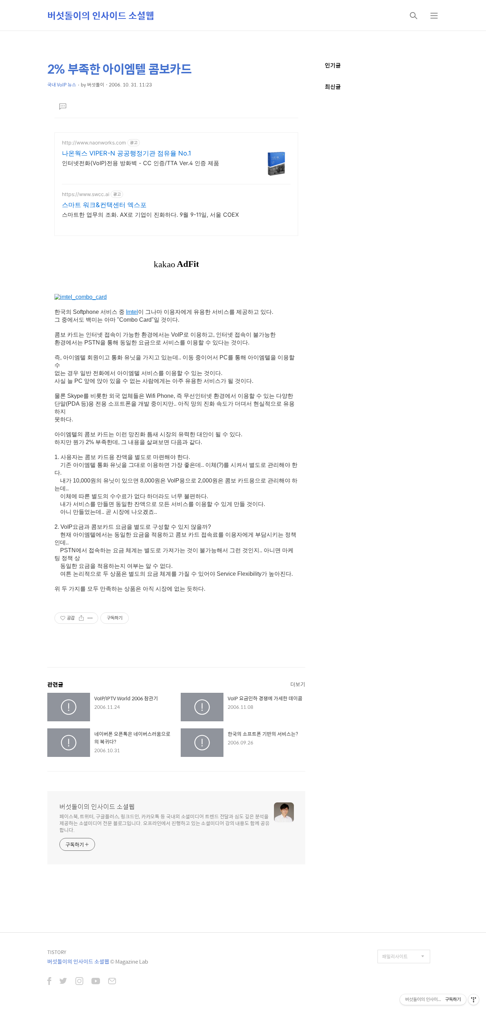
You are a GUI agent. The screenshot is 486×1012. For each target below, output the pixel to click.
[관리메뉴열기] (473, 999)
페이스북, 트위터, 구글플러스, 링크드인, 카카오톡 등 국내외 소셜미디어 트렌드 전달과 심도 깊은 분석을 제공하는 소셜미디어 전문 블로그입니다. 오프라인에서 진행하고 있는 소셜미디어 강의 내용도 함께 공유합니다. (164, 822)
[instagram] (79, 981)
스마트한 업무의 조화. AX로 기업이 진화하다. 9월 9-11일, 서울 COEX (150, 214)
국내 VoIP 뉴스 (61, 84)
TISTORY (56, 952)
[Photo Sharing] (80, 298)
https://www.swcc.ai (85, 194)
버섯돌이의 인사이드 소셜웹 (100, 15)
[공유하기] (81, 618)
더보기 (297, 684)
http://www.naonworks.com (94, 142)
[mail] (112, 981)
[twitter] (63, 981)
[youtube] (95, 981)
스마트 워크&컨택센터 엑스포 (104, 205)
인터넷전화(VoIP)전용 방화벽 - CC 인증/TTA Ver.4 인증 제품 (140, 163)
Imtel (132, 312)
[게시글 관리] (90, 618)
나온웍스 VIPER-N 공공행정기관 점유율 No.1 (126, 153)
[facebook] (49, 981)
